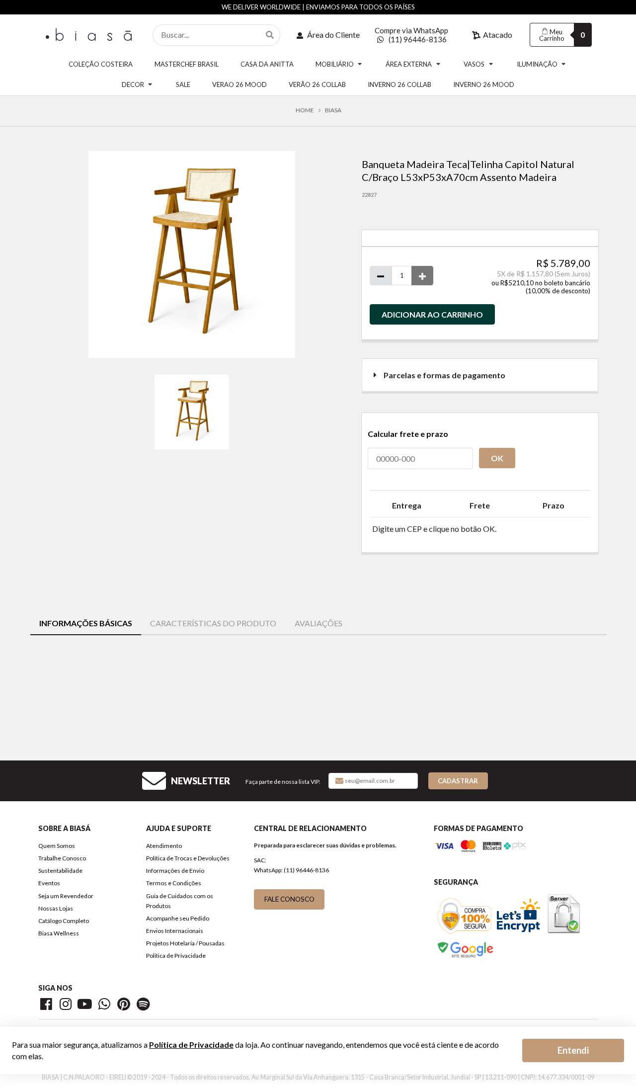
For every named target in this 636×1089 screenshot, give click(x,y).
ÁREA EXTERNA (409, 64)
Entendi (573, 1050)
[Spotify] (144, 1005)
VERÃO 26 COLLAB (317, 84)
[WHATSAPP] (106, 1005)
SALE (183, 84)
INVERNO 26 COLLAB (399, 84)
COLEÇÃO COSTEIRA (101, 64)
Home (305, 110)
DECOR (133, 84)
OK (497, 458)
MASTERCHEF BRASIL (187, 64)
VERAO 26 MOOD (239, 84)
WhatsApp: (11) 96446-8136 (291, 870)
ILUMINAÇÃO (537, 64)
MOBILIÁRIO (335, 64)
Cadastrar (458, 781)
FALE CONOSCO (289, 899)
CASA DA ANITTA (267, 64)
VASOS (474, 64)
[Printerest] (125, 1005)
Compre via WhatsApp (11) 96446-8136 (411, 35)
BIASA (333, 110)
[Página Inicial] (90, 33)
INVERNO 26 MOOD (483, 84)
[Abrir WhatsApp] (611, 1064)
